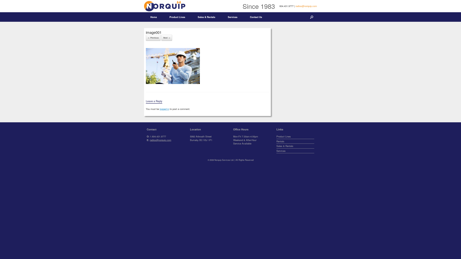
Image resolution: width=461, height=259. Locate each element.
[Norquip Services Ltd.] (164, 6)
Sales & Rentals (206, 17)
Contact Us (256, 17)
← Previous (153, 37)
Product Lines (177, 17)
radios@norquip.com (306, 6)
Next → (166, 37)
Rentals (280, 141)
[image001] (173, 83)
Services (232, 17)
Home (153, 17)
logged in (164, 109)
